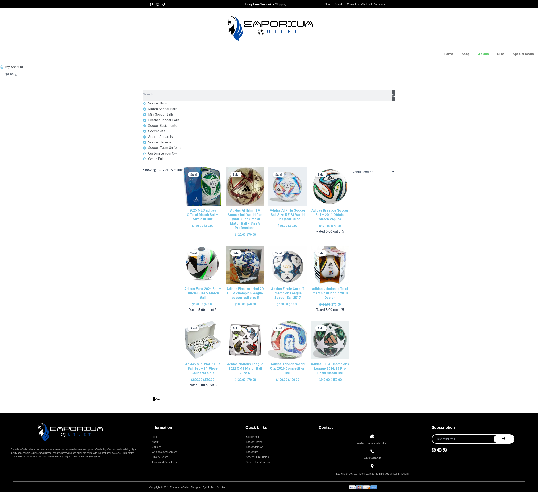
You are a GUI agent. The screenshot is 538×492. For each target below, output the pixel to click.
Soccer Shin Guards (257, 457)
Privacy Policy (160, 457)
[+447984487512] (372, 451)
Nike (500, 54)
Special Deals (523, 54)
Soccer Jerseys (254, 447)
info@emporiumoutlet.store (372, 443)
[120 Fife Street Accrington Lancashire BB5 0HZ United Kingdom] (372, 466)
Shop (466, 54)
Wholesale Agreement (373, 4)
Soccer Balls (253, 436)
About (338, 4)
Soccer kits (252, 452)
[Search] (393, 95)
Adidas (483, 54)
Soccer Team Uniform (258, 462)
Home (448, 54)
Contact (351, 4)
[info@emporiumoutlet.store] (372, 436)
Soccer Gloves (254, 441)
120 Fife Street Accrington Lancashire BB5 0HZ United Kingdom (372, 473)
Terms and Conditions (164, 462)
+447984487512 (372, 458)
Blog (327, 4)
